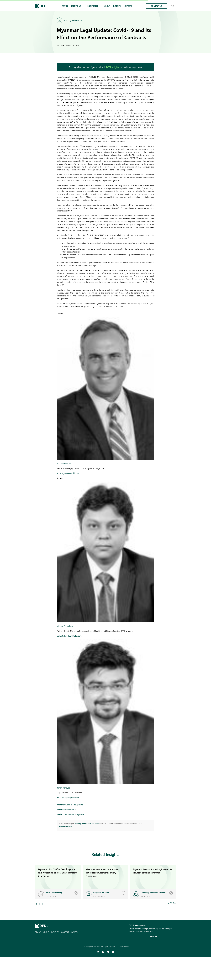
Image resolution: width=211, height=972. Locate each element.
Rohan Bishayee (63, 787)
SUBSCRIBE (152, 936)
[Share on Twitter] (67, 842)
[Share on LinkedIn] (58, 842)
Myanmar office (65, 826)
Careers (128, 6)
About (107, 6)
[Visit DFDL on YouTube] (113, 952)
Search (173, 5)
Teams (65, 6)
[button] (36, 904)
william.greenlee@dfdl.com (68, 473)
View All (172, 903)
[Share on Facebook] (63, 842)
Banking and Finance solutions (87, 823)
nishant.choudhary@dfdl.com (69, 636)
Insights (117, 6)
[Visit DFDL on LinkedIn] (98, 952)
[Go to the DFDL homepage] (41, 6)
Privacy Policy (124, 946)
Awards (74, 932)
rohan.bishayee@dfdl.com (68, 797)
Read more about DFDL (66, 809)
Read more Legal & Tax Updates (70, 804)
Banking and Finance (73, 20)
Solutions (76, 6)
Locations (92, 6)
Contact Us (156, 6)
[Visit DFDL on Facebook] (103, 952)
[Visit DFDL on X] (108, 952)
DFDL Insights (112, 67)
